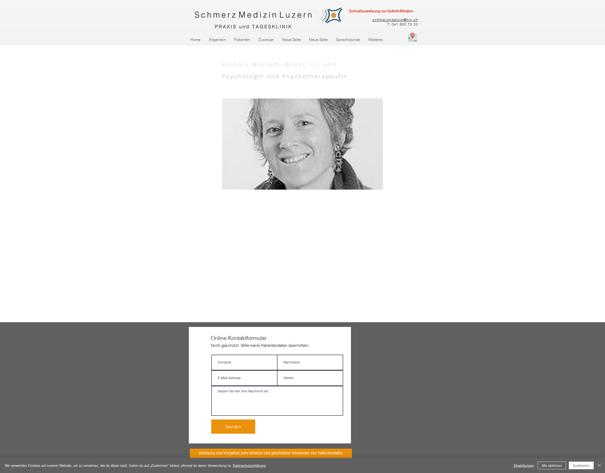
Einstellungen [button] (524, 465)
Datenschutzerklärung (249, 465)
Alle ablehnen (552, 465)
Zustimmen (581, 465)
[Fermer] (599, 465)
